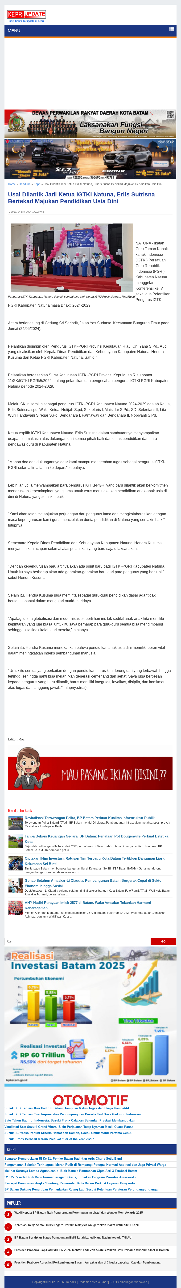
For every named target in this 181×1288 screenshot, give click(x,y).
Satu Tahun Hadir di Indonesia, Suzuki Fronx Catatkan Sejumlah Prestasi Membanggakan (69, 1120)
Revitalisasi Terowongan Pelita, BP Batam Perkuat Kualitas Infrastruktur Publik (90, 818)
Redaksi (71, 1282)
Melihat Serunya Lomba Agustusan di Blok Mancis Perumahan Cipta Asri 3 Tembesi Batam (70, 1171)
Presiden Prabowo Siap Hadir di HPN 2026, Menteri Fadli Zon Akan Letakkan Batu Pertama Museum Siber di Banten (91, 1250)
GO (163, 941)
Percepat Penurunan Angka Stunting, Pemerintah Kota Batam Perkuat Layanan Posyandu (69, 1183)
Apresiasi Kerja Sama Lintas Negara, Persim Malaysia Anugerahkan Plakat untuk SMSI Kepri (76, 1225)
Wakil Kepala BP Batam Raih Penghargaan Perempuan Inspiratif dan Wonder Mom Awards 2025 (78, 1212)
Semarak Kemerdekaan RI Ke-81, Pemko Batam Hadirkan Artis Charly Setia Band (63, 1158)
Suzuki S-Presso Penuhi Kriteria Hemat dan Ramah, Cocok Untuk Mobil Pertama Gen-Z (68, 1133)
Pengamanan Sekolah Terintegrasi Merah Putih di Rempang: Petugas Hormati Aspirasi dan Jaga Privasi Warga (85, 1164)
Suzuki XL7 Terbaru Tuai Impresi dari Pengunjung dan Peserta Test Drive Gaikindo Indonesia (72, 1114)
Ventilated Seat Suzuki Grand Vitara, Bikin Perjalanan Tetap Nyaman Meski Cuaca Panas (68, 1127)
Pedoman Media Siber (93, 1282)
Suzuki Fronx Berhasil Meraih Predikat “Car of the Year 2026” (49, 1139)
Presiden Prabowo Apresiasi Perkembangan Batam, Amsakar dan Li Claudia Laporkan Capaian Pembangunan (88, 1262)
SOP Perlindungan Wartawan (128, 1282)
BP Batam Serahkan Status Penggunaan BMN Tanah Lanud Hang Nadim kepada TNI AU (73, 1237)
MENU (14, 30)
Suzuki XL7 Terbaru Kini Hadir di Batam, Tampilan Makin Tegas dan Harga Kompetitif (66, 1108)
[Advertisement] (90, 74)
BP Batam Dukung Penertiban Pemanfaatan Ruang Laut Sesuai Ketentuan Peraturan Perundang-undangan (81, 1189)
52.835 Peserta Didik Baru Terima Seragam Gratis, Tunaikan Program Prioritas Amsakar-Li (70, 1177)
